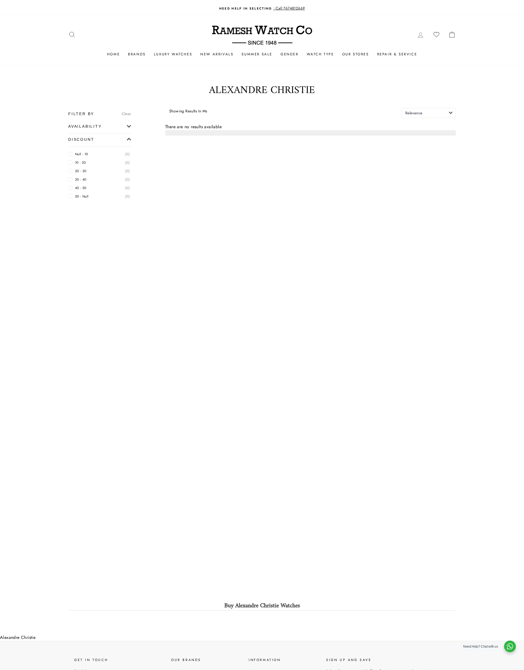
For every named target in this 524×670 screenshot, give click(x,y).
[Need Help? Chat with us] (510, 646)
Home (113, 54)
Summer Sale (257, 54)
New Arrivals (216, 54)
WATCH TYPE (320, 54)
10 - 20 (102, 162)
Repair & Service (397, 54)
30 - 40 (102, 179)
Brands (137, 54)
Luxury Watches (173, 54)
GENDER (290, 54)
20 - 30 (102, 171)
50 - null (102, 196)
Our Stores (355, 54)
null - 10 (102, 154)
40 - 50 (102, 188)
